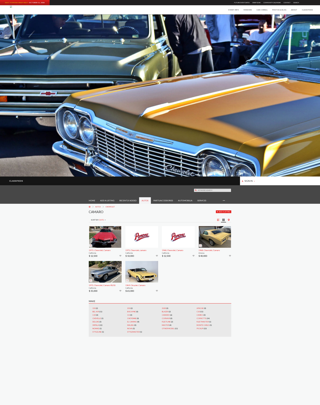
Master (165, 325)
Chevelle (96, 318)
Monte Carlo (203, 325)
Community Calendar (272, 3)
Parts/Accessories (163, 200)
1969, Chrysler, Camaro (135, 285)
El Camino (132, 322)
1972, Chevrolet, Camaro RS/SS (102, 285)
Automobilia (185, 200)
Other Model (168, 328)
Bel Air (95, 311)
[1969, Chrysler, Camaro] (141, 272)
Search (296, 3)
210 (128, 308)
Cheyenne (131, 318)
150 (94, 308)
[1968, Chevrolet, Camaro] (178, 237)
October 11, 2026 (37, 3)
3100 (164, 308)
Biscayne (131, 311)
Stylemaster (133, 332)
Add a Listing (107, 200)
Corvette (201, 318)
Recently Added (128, 200)
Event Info (233, 10)
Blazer (165, 311)
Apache (200, 308)
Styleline (97, 332)
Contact (287, 3)
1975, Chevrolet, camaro (135, 250)
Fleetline (166, 322)
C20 (94, 315)
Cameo (200, 315)
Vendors (248, 10)
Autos (145, 200)
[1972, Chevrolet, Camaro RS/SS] (105, 272)
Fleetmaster (203, 322)
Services (201, 200)
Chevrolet (110, 207)
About (294, 10)
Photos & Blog (279, 10)
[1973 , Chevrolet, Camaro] (105, 237)
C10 (198, 311)
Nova (129, 328)
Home (92, 200)
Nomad (95, 328)
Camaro (166, 315)
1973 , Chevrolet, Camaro (99, 250)
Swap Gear (256, 3)
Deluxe (95, 322)
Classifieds (307, 10)
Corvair (166, 318)
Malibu (130, 325)
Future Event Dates (242, 3)
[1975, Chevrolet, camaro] (141, 237)
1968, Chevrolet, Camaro (172, 250)
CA (128, 315)
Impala (95, 325)
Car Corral (262, 10)
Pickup (200, 328)
